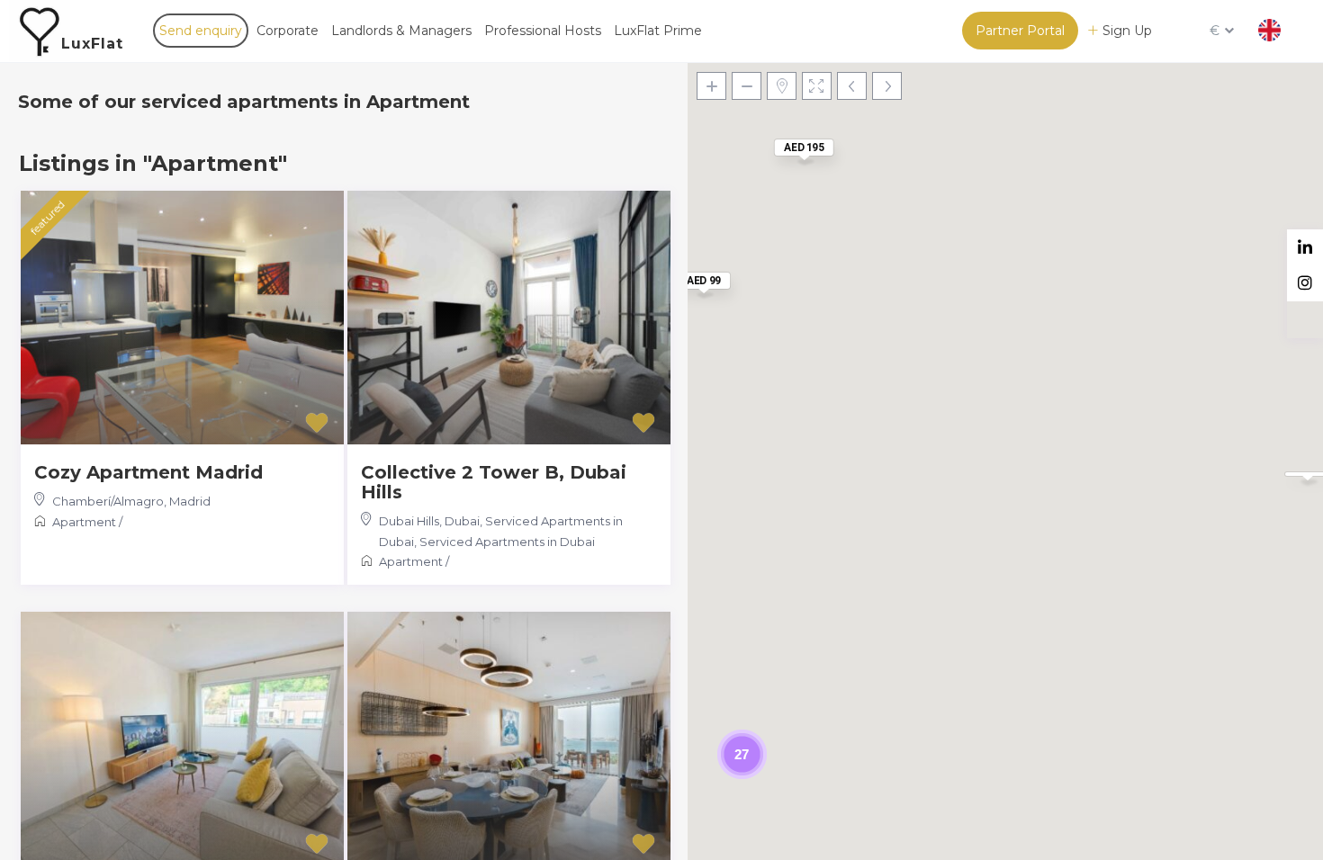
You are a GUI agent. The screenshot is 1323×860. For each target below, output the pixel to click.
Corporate (287, 30)
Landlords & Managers (401, 30)
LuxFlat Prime (658, 30)
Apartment (84, 522)
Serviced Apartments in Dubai (507, 541)
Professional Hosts (542, 30)
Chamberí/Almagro (108, 501)
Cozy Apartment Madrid (148, 472)
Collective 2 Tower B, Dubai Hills (493, 482)
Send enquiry (200, 30)
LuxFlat (92, 43)
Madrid (190, 501)
